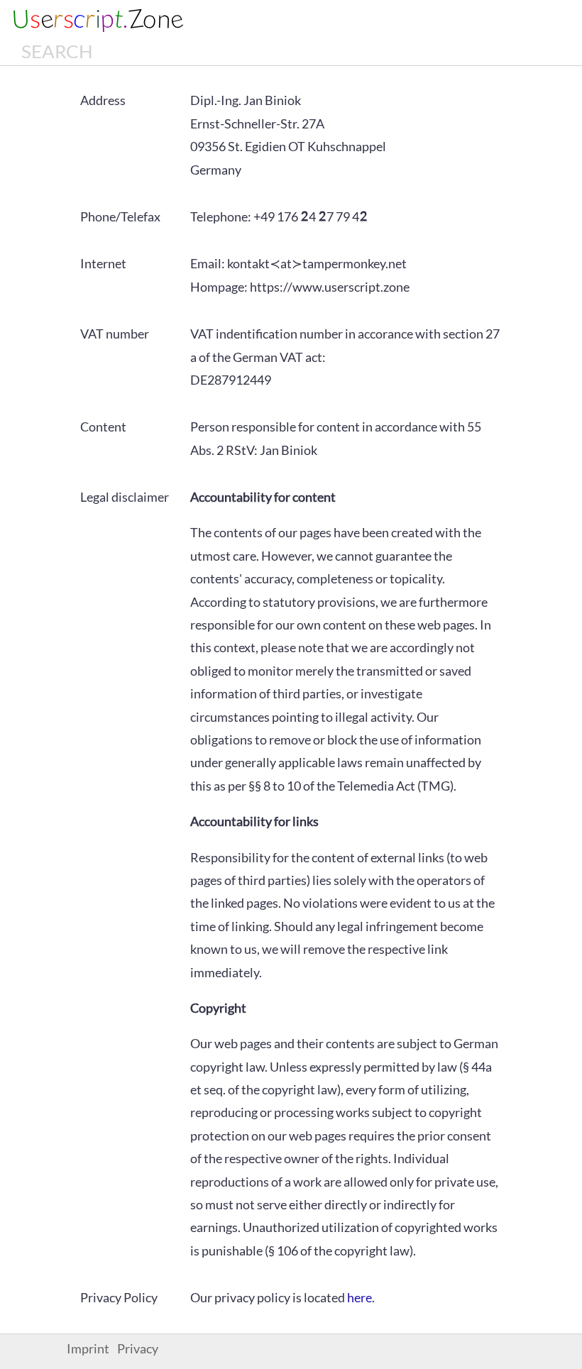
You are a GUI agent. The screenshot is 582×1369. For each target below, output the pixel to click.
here (359, 1297)
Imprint (88, 1348)
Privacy (137, 1348)
